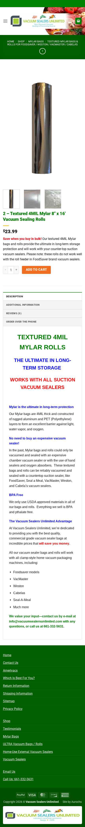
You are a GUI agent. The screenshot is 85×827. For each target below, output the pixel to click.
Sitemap (9, 701)
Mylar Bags (36, 41)
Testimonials (12, 729)
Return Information (16, 686)
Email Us (9, 772)
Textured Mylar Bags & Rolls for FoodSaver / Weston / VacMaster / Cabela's (42, 43)
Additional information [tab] (23, 304)
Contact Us (10, 663)
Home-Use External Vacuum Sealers (28, 752)
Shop (21, 41)
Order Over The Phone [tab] (21, 321)
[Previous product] (42, 51)
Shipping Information (18, 693)
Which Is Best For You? (19, 678)
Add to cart (36, 269)
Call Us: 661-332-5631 (18, 779)
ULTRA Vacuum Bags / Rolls (22, 744)
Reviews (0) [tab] (14, 313)
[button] (5, 21)
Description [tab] (14, 296)
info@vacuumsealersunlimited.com (35, 621)
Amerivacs (10, 670)
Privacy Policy (13, 709)
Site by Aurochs (72, 802)
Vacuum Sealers (14, 759)
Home (10, 41)
